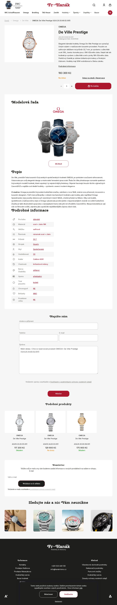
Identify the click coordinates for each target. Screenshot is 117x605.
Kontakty (22, 565)
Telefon (22, 333)
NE (34, 288)
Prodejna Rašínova (22, 568)
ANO (35, 293)
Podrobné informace (67, 66)
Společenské (38, 249)
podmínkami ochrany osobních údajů (42, 489)
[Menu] (110, 12)
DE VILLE (58, 164)
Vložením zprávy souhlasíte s (59, 382)
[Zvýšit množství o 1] (72, 86)
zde (80, 588)
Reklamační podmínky (94, 568)
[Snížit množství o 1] (61, 86)
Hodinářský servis (23, 575)
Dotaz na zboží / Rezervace (93, 78)
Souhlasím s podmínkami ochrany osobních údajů (71, 382)
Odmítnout (48, 594)
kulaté (35, 282)
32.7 (35, 239)
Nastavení (58, 601)
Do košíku (94, 86)
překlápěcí (37, 276)
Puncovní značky (94, 571)
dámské (36, 219)
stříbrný (36, 270)
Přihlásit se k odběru (31, 484)
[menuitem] (13, 12)
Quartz (36, 244)
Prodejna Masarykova (22, 571)
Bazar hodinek (22, 578)
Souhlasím (68, 594)
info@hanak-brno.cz (58, 569)
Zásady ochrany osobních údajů (94, 578)
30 (34, 254)
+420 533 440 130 (58, 566)
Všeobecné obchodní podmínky (94, 565)
